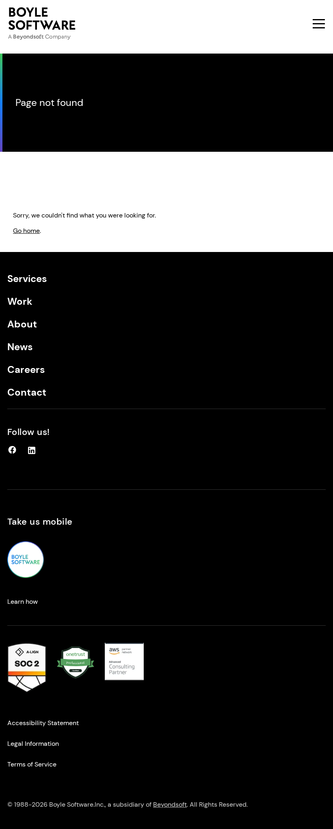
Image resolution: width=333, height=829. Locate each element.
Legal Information (33, 743)
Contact (26, 392)
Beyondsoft (170, 804)
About (22, 324)
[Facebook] (12, 452)
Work (19, 301)
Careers (26, 369)
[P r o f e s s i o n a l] (75, 680)
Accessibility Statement (43, 723)
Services (27, 278)
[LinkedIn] (32, 452)
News (20, 346)
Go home (26, 230)
